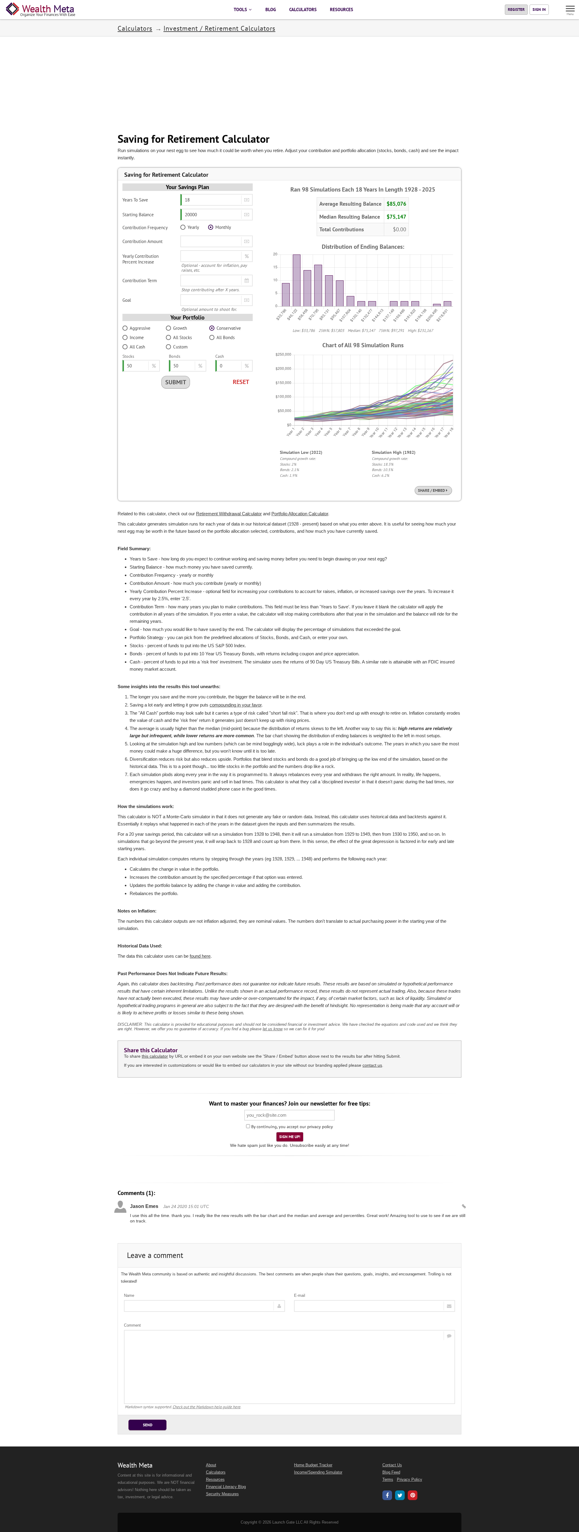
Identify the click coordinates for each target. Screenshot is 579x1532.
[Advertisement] (289, 84)
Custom (180, 347)
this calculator (155, 1056)
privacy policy (320, 1126)
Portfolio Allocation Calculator (299, 513)
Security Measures (222, 1494)
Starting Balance (138, 214)
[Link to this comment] (464, 1206)
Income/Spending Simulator (318, 1472)
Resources (215, 1479)
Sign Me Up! (289, 1136)
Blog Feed (391, 1472)
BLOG (270, 9)
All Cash (137, 347)
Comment (132, 1325)
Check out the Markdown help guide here (206, 1406)
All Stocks (182, 337)
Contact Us (392, 1465)
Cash (219, 356)
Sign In (539, 9)
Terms (387, 1479)
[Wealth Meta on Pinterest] (412, 1496)
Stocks (128, 356)
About (211, 1465)
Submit (175, 382)
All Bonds (226, 337)
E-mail (299, 1295)
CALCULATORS (303, 9)
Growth (180, 328)
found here (200, 956)
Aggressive (140, 328)
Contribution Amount (142, 241)
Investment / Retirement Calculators (219, 28)
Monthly (223, 227)
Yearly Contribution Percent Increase (140, 259)
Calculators (135, 28)
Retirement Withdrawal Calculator (229, 513)
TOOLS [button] (241, 9)
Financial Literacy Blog (226, 1487)
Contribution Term (139, 280)
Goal (126, 300)
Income (137, 337)
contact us (372, 1065)
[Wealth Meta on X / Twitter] (400, 1496)
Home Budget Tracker (313, 1465)
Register (516, 9)
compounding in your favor (235, 704)
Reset (241, 382)
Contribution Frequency (145, 227)
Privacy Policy (409, 1479)
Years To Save (135, 200)
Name (129, 1295)
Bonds (174, 356)
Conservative (229, 328)
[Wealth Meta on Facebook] (387, 1496)
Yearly (193, 227)
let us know (273, 1029)
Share (431, 490)
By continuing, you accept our (278, 1126)
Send (147, 1424)
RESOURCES (341, 9)
